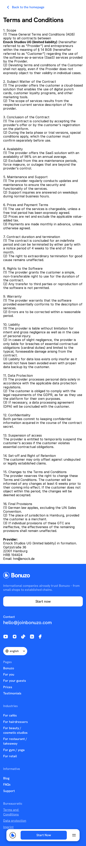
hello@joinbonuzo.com (27, 622)
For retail (10, 756)
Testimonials (12, 693)
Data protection (14, 820)
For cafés (10, 715)
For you (8, 674)
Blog (6, 778)
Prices (7, 687)
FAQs (7, 784)
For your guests (14, 681)
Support (9, 791)
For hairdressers (15, 722)
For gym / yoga (14, 750)
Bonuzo (8, 668)
